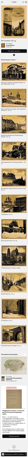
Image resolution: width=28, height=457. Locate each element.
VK (14, 448)
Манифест (14, 445)
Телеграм (14, 447)
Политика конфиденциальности (14, 450)
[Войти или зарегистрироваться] (26, 2)
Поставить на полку (14, 51)
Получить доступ (14, 436)
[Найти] (22, 2)
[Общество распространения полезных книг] (14, 2)
